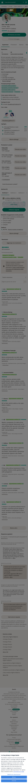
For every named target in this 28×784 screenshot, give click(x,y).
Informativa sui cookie (18, 771)
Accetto (14, 780)
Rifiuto (14, 777)
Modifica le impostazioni (14, 774)
